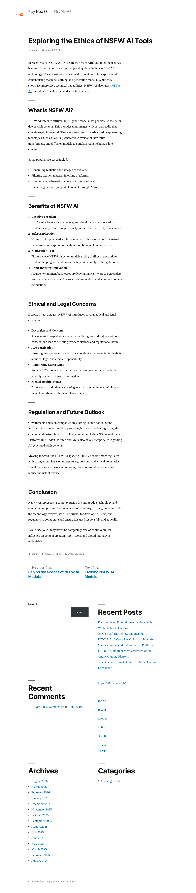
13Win (102, 751)
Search (33, 604)
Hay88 (102, 710)
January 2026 (39, 798)
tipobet (102, 718)
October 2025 (40, 815)
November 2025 (41, 809)
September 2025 (41, 821)
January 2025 (39, 861)
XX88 (102, 736)
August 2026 (39, 781)
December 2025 (41, 804)
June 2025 (37, 838)
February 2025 (40, 855)
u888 (101, 727)
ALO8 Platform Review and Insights (121, 634)
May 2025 (37, 844)
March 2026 (39, 787)
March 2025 (39, 849)
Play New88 (38, 11)
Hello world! (76, 707)
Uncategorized (76, 554)
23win (102, 745)
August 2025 (39, 827)
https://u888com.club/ (112, 683)
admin (35, 50)
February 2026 (40, 792)
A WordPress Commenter (47, 707)
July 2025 (37, 832)
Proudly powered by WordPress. (59, 881)
